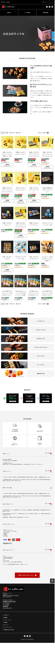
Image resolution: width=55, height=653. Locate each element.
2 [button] (49, 132)
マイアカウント (6, 603)
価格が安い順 (12, 132)
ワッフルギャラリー (7, 608)
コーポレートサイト (8, 620)
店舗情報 (5, 617)
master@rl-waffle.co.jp (8, 557)
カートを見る (6, 604)
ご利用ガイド (6, 615)
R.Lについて (6, 624)
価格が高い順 (18, 132)
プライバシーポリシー (8, 600)
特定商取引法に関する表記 (9, 601)
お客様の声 (5, 606)
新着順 (7, 132)
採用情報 (5, 622)
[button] (53, 133)
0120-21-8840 (6, 560)
